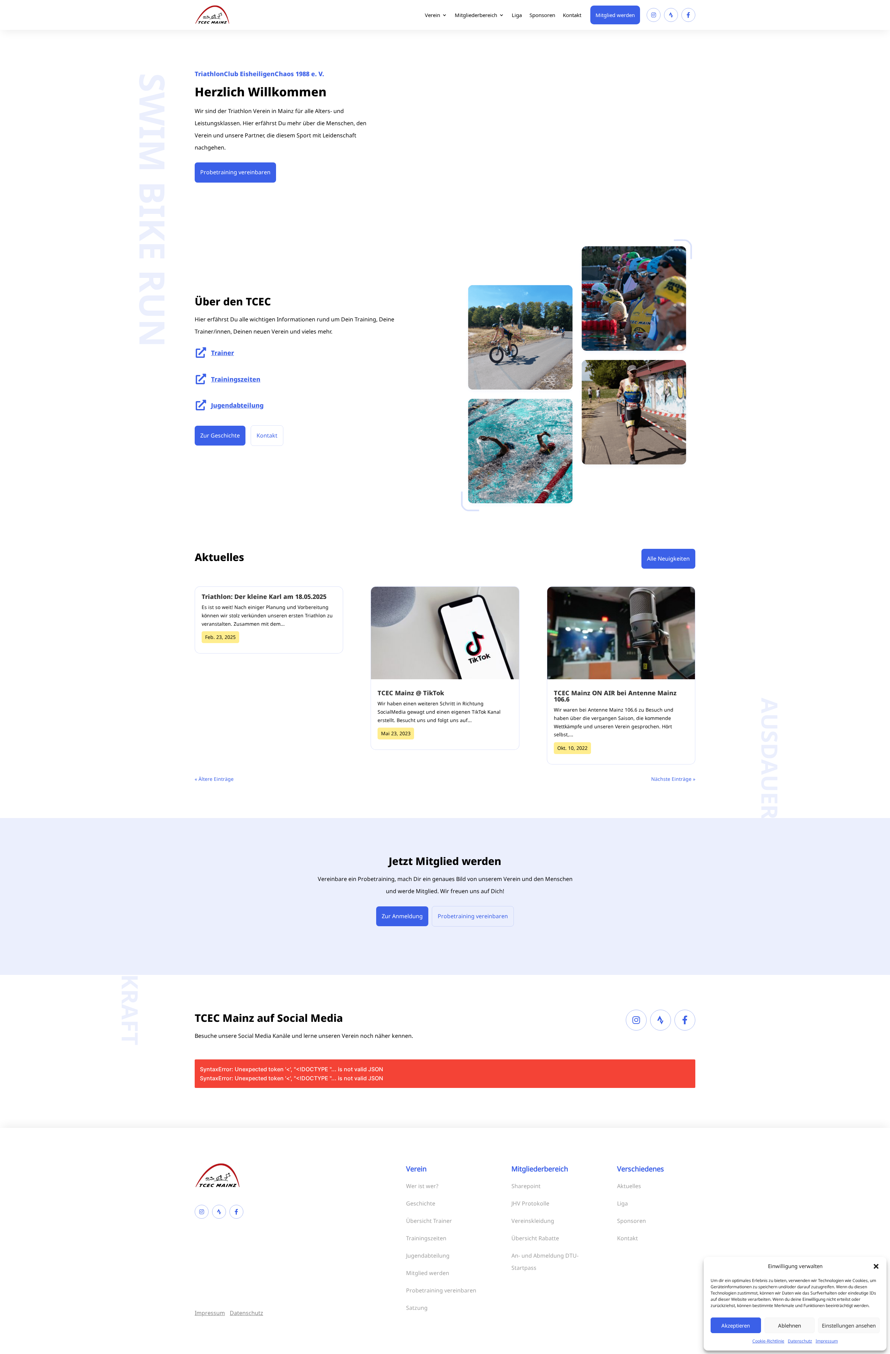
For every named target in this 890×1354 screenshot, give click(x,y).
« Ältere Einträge (214, 779)
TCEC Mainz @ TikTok (411, 693)
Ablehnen (789, 1325)
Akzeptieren (735, 1325)
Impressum (827, 1341)
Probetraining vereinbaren (235, 172)
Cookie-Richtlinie (768, 1341)
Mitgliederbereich (476, 14)
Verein (432, 14)
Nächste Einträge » (673, 779)
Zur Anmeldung (402, 916)
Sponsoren (542, 14)
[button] (876, 1266)
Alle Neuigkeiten (668, 558)
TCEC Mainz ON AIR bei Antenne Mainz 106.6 (615, 696)
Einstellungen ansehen (849, 1325)
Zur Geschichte (220, 435)
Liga (517, 14)
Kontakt (572, 14)
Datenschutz (800, 1341)
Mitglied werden (615, 14)
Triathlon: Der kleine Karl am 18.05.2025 (264, 596)
